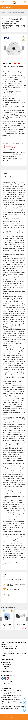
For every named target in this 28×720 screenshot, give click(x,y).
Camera (10, 12)
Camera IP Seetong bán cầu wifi (7, 625)
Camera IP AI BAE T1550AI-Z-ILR (21, 625)
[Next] (27, 621)
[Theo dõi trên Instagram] (5, 678)
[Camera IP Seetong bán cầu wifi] (7, 616)
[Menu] (2, 2)
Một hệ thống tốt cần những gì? (15, 579)
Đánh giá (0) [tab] (7, 177)
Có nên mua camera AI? (13, 589)
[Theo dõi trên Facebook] (2, 678)
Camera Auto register (18, 12)
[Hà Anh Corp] (14, 2)
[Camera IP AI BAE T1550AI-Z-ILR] (21, 616)
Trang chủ (3, 12)
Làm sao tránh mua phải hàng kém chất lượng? (16, 585)
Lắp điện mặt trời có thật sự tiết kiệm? (15, 594)
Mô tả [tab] (5, 173)
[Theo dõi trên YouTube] (8, 678)
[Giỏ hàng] (25, 2)
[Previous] (1, 621)
